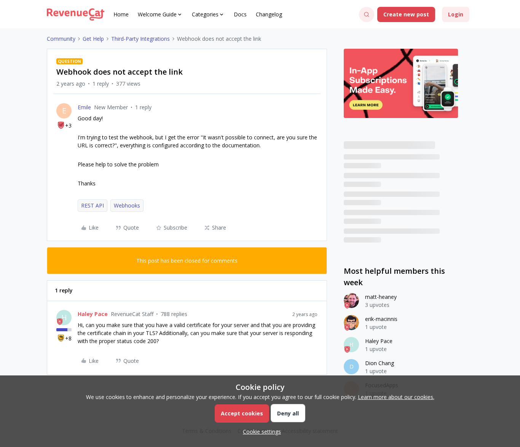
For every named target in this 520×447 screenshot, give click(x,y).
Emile (84, 107)
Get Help (93, 38)
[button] (406, 14)
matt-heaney (381, 296)
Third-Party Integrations (140, 38)
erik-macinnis (381, 318)
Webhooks (127, 205)
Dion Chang (379, 363)
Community (61, 38)
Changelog (269, 14)
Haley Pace (93, 314)
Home (121, 14)
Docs (240, 14)
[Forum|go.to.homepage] (75, 14)
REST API (92, 205)
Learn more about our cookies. (396, 397)
